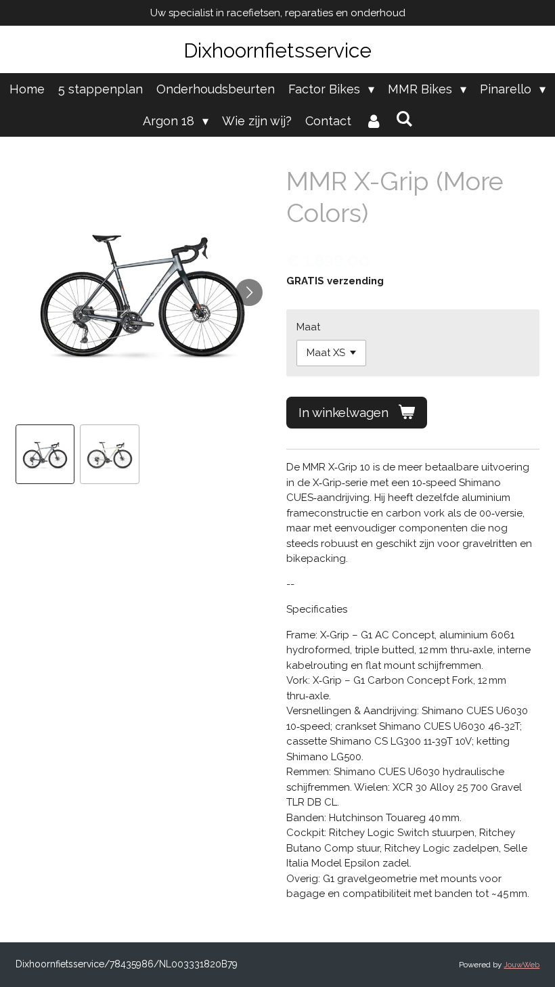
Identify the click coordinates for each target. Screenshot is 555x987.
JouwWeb (521, 964)
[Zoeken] (403, 119)
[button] (45, 454)
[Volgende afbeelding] (249, 292)
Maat (308, 327)
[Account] (373, 121)
